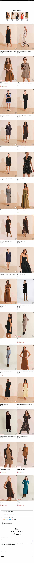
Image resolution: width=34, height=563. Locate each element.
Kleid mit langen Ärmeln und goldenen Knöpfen (24, 306)
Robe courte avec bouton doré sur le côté (7, 339)
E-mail (2, 539)
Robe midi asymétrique (21, 147)
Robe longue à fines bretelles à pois (23, 51)
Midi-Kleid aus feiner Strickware (6, 241)
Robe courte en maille (4, 83)
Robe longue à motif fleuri (22, 436)
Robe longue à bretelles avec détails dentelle (25, 404)
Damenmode (18, 8)
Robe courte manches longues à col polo (24, 83)
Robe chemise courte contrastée (6, 115)
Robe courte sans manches (5, 469)
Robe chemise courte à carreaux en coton (7, 147)
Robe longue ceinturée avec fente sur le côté (8, 51)
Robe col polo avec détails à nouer (6, 178)
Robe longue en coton (21, 210)
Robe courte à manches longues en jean (7, 274)
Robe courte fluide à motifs (22, 178)
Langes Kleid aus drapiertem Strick (6, 371)
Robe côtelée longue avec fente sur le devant (25, 339)
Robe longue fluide (20, 241)
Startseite (15, 8)
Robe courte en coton (21, 469)
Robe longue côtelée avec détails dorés (24, 115)
